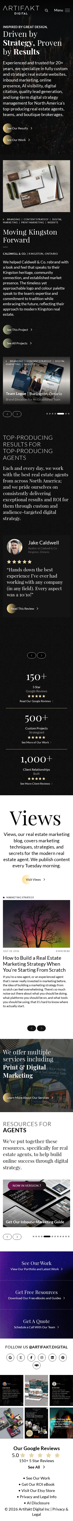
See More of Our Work (35, 742)
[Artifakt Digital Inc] (21, 10)
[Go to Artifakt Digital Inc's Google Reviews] (10, 1357)
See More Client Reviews (35, 783)
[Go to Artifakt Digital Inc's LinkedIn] (52, 1357)
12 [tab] (68, 1236)
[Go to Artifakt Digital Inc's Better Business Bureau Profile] (36, 1365)
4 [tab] (55, 413)
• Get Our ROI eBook (36, 1484)
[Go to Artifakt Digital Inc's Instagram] (42, 1357)
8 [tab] (58, 1236)
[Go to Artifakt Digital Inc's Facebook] (31, 1357)
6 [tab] (63, 413)
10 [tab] (63, 1236)
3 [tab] (52, 413)
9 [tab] (60, 1236)
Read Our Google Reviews (35, 701)
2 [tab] (50, 413)
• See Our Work (36, 1478)
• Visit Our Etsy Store (36, 1490)
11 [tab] (66, 1236)
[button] (45, 9)
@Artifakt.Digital (48, 1347)
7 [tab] (68, 413)
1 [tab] (47, 413)
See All (34, 1467)
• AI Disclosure (36, 1503)
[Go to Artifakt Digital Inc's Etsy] (21, 1357)
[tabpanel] (36, 380)
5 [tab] (58, 413)
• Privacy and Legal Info (36, 1497)
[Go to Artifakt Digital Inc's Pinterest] (63, 1357)
